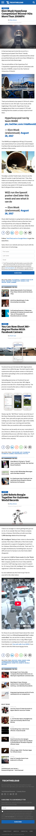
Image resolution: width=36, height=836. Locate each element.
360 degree (15, 452)
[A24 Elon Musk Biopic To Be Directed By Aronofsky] (5, 303)
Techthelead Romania (8, 791)
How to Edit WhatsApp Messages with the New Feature (21, 472)
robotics (15, 663)
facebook (26, 452)
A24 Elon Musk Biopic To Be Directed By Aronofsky (19, 301)
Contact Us (24, 831)
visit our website (9, 268)
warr (9, 282)
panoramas (18, 453)
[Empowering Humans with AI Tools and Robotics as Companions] (5, 695)
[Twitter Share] (8, 233)
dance (24, 660)
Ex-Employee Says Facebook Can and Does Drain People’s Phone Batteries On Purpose (21, 480)
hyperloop (16, 281)
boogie (14, 660)
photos (25, 453)
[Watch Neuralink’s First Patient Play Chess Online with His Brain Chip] (5, 293)
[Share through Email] (25, 233)
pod (27, 281)
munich (23, 281)
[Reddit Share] (16, 233)
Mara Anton (13, 20)
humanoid (22, 661)
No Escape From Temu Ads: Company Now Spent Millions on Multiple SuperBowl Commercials (22, 674)
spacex (4, 282)
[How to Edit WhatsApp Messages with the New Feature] (5, 473)
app (21, 452)
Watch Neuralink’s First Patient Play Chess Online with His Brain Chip (21, 292)
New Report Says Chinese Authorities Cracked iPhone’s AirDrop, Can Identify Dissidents (21, 684)
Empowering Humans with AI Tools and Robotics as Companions (22, 693)
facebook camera (8, 453)
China (19, 660)
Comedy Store (21, 791)
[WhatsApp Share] (21, 233)
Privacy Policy (7, 831)
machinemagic (6, 663)
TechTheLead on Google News (16, 238)
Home (31, 831)
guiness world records (10, 661)
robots (21, 663)
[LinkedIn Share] (12, 233)
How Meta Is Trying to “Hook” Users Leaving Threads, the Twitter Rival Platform (22, 463)
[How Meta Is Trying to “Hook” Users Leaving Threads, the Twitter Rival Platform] (5, 464)
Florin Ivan (13, 336)
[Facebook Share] (3, 233)
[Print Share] (30, 233)
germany (9, 281)
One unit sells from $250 (20, 644)
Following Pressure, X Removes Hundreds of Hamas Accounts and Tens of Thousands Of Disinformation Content (21, 313)
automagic (16, 279)
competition (24, 279)
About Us (16, 831)
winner (13, 282)
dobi (28, 660)
